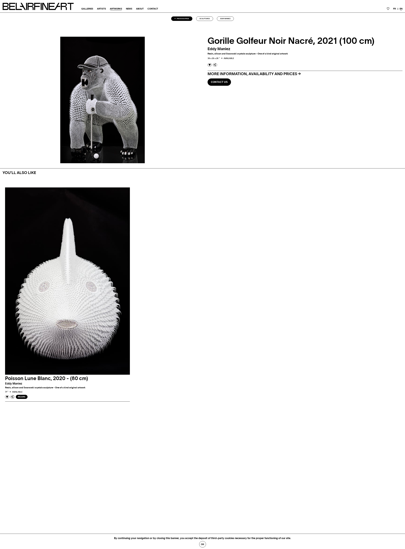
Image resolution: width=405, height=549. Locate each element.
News (129, 9)
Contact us (219, 82)
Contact (152, 9)
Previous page (182, 18)
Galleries (87, 9)
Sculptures (204, 18)
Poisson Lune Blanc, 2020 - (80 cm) (46, 378)
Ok (202, 544)
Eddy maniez (225, 18)
